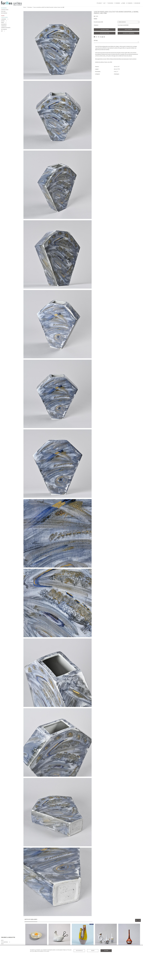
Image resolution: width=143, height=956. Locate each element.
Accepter (106, 950)
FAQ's (2, 943)
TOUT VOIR (3, 11)
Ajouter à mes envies (104, 33)
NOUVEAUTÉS (4, 8)
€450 (95, 19)
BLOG (2, 940)
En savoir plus (79, 950)
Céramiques (29, 7)
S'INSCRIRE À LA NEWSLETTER (8, 937)
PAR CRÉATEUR (4, 13)
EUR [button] (104, 3)
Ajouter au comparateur (128, 33)
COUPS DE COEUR (4, 9)
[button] (5, 19)
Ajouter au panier (105, 29)
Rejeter (92, 950)
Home (24, 7)
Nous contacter (128, 29)
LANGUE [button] (100, 3)
